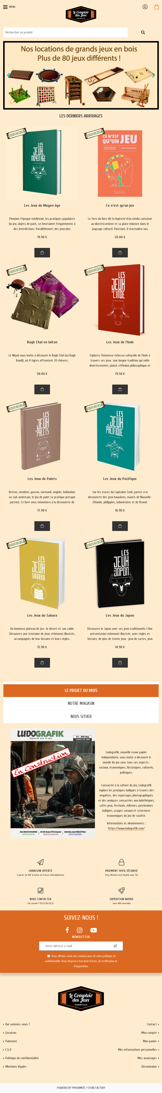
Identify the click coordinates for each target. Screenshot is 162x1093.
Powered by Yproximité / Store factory (81, 1088)
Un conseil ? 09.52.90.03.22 (41, 901)
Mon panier (150, 1041)
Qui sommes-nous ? (17, 1024)
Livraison (10, 1033)
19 (42, 237)
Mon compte (149, 1033)
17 (42, 510)
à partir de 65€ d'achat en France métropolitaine (40, 872)
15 (42, 647)
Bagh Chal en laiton (42, 342)
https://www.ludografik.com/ (126, 828)
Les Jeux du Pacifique (120, 479)
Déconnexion (149, 1066)
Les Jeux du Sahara (42, 616)
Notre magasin (81, 703)
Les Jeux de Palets (42, 479)
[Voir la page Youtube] (93, 930)
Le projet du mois (81, 690)
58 (42, 374)
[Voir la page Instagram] (79, 930)
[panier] (156, 6)
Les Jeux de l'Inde (120, 342)
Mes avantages (147, 1058)
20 (120, 237)
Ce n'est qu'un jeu (120, 206)
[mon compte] (145, 6)
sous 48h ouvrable (122, 901)
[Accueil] (81, 14)
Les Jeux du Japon (120, 616)
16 (120, 510)
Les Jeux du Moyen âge (42, 206)
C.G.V (8, 1050)
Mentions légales (16, 1066)
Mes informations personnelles (137, 1050)
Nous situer (81, 716)
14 (120, 647)
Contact (152, 1024)
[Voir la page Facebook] (67, 930)
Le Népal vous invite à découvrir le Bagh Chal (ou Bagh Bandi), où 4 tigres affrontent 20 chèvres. (42, 357)
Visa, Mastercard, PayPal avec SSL (121, 872)
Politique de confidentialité (22, 1058)
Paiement (11, 1041)
